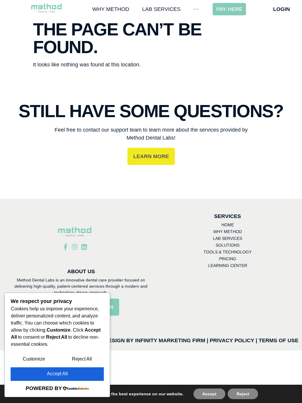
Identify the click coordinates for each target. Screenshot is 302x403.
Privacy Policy (232, 340)
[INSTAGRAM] (74, 247)
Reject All (82, 358)
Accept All (57, 373)
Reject (243, 393)
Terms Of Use (278, 340)
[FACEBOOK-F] (65, 247)
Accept (209, 393)
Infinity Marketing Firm (170, 340)
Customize (34, 358)
